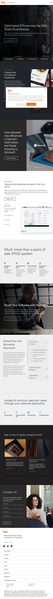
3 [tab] (42, 167)
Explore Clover (10, 41)
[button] (9, 59)
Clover (5, 565)
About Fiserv (7, 551)
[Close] (45, 88)
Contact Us (6, 523)
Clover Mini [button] (7, 206)
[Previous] (5, 101)
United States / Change (10, 580)
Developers (7, 576)
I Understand (31, 104)
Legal (7, 586)
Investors (6, 554)
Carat (5, 562)
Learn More (36, 108)
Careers (6, 558)
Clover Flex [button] (7, 220)
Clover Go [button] (6, 224)
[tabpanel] (15, 457)
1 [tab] (36, 167)
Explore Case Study (11, 158)
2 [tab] (39, 167)
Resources (6, 573)
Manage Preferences (21, 104)
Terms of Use (31, 584)
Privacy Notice (10, 584)
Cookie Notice (9, 585)
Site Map (30, 585)
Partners (6, 569)
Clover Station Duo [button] (9, 215)
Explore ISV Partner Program (12, 318)
